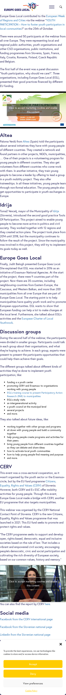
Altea (26, 141)
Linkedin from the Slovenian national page (25, 634)
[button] (60, 644)
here (47, 604)
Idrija (56, 211)
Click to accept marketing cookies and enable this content (33, 110)
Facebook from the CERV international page (26, 619)
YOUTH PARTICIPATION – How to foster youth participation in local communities (32, 24)
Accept (33, 664)
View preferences (33, 683)
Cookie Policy (31, 690)
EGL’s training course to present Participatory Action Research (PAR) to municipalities (34, 394)
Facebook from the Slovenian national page (26, 627)
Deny (33, 673)
